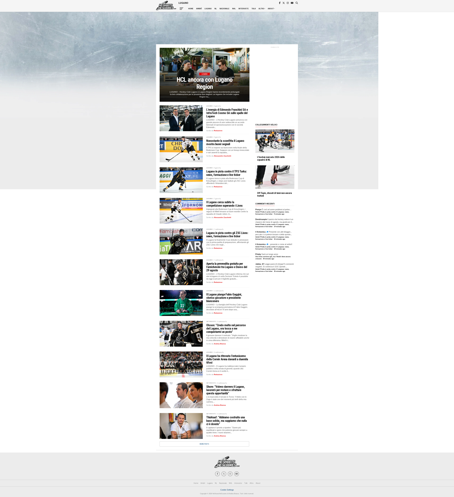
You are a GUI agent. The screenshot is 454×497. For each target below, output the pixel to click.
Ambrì (199, 8)
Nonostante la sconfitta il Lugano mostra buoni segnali (225, 142)
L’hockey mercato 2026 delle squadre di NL (271, 158)
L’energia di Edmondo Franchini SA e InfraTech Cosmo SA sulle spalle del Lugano (227, 113)
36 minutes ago (279, 271)
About (271, 8)
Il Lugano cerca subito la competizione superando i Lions (224, 203)
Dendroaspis (261, 219)
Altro (261, 8)
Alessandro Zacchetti (222, 156)
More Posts (204, 444)
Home (190, 8)
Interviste (243, 8)
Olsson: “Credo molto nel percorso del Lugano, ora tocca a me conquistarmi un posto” (226, 328)
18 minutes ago (279, 249)
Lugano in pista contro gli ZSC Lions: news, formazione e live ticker (227, 234)
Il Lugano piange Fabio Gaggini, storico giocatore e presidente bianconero (224, 298)
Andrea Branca (220, 344)
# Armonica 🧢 (261, 232)
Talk (253, 8)
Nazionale (224, 8)
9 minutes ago (279, 214)
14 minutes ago (279, 226)
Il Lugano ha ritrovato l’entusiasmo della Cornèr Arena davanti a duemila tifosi (227, 359)
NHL (234, 8)
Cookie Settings (227, 490)
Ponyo (258, 210)
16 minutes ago (279, 239)
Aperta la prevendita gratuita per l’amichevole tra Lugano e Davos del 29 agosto (226, 267)
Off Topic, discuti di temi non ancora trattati (274, 194)
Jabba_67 (259, 264)
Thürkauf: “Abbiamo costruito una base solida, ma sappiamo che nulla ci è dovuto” (226, 421)
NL (215, 8)
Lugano (208, 8)
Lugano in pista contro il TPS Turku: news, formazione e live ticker (226, 173)
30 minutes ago (268, 259)
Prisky (258, 254)
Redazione (218, 131)
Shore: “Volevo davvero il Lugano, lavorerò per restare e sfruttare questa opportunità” (225, 390)
